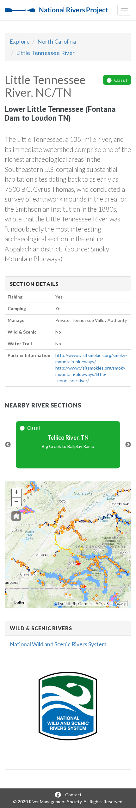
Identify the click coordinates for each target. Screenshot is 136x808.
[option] (68, 444)
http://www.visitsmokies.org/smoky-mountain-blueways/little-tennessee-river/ (91, 374)
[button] (16, 516)
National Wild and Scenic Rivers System (58, 644)
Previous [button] (8, 445)
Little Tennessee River (45, 52)
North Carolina (56, 41)
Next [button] (128, 445)
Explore (19, 41)
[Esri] (122, 602)
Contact (73, 794)
